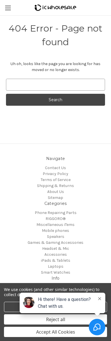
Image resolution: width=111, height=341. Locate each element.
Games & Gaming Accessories (55, 242)
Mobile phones (55, 230)
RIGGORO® (55, 218)
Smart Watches (55, 272)
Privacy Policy (55, 173)
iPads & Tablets (55, 260)
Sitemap (55, 197)
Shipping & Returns (55, 185)
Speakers (55, 236)
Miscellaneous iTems (55, 224)
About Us (55, 191)
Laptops (55, 266)
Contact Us (55, 167)
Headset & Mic (55, 248)
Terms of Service (56, 179)
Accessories (55, 254)
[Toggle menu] (8, 8)
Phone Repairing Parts (56, 212)
